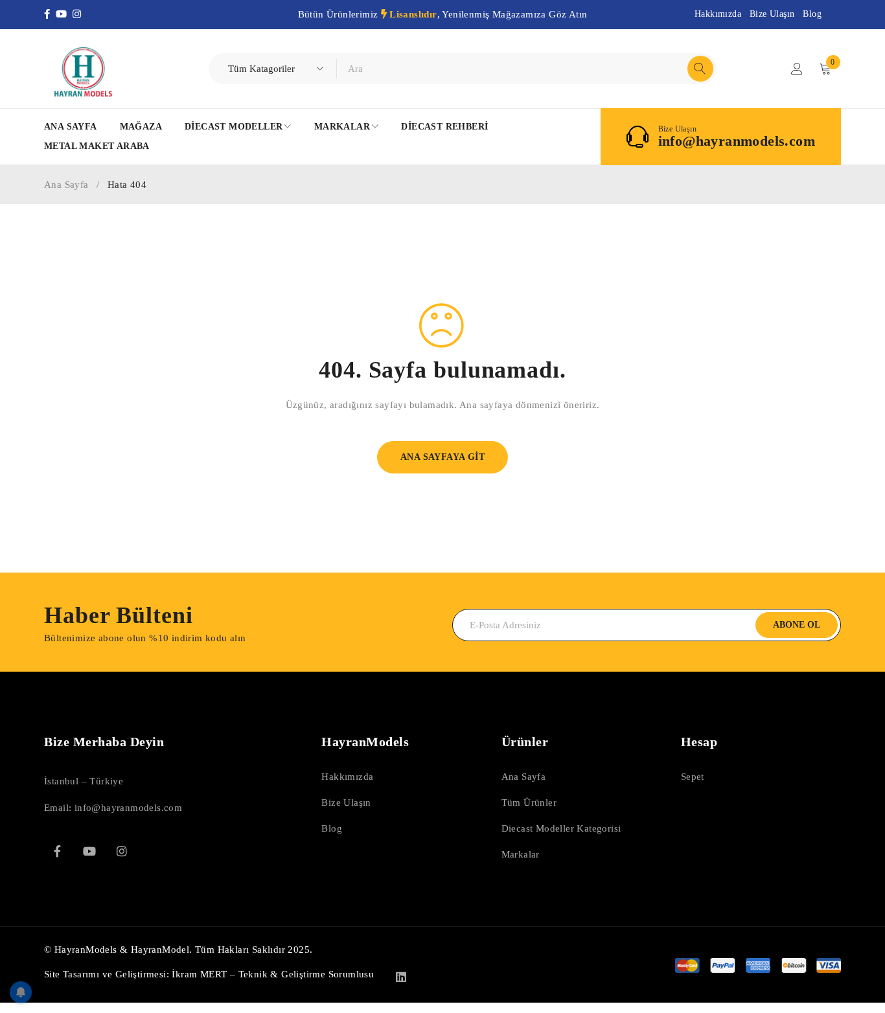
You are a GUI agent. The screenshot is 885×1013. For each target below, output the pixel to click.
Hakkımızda (718, 14)
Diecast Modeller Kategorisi (561, 828)
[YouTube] (64, 14)
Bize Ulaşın (772, 14)
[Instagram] (78, 14)
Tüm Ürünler (529, 802)
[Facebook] (50, 14)
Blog (812, 14)
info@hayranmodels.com (736, 141)
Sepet (692, 776)
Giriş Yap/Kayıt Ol (797, 68)
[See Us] (122, 851)
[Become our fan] (57, 851)
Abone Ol (796, 625)
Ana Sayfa (66, 184)
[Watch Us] (89, 851)
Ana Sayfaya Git (442, 457)
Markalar (520, 854)
